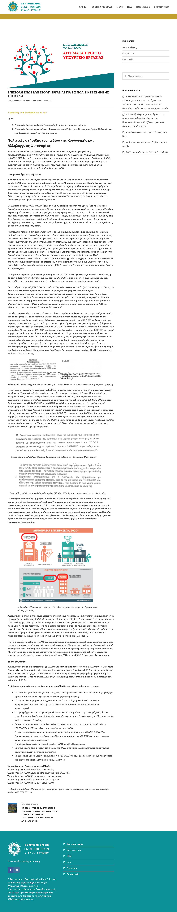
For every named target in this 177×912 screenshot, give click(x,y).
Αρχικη (83, 7)
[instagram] (17, 870)
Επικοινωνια (161, 7)
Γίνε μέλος (72, 868)
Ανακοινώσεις (129, 47)
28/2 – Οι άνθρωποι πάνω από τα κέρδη (147, 152)
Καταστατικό (74, 850)
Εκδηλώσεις (128, 53)
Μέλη (69, 856)
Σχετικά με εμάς (75, 844)
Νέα (69, 862)
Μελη (119, 7)
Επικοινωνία (73, 874)
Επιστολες (47, 101)
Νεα (129, 7)
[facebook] (10, 870)
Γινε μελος (143, 7)
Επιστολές (127, 59)
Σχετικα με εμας (102, 7)
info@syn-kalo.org (30, 861)
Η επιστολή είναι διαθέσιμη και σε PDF (27, 112)
